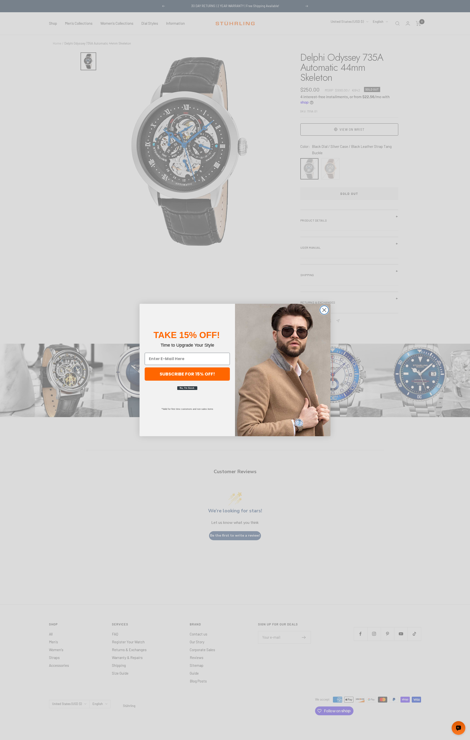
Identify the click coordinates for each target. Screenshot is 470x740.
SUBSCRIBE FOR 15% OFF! (187, 374)
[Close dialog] (324, 310)
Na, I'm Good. (187, 388)
